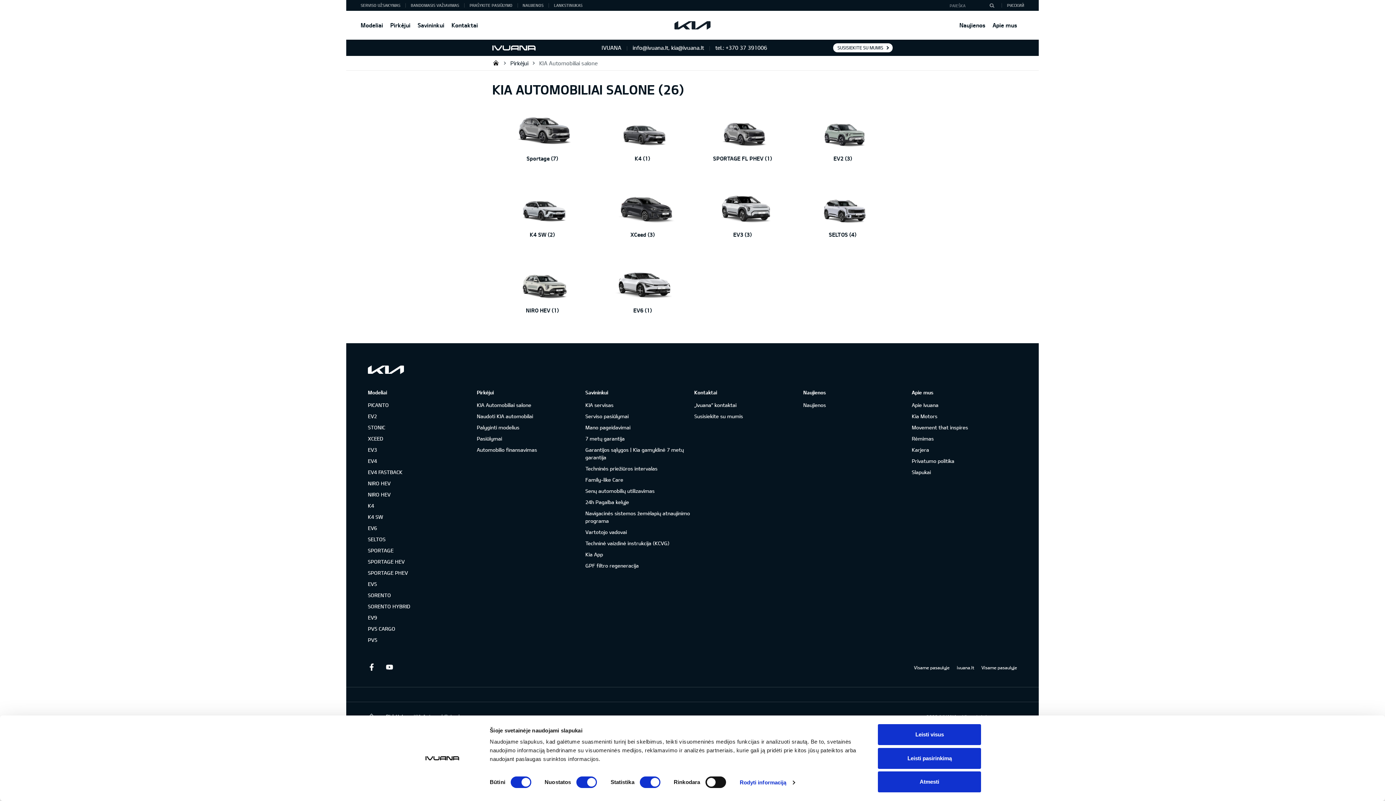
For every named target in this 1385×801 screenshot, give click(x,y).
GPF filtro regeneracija (612, 566)
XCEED (375, 438)
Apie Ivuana (925, 405)
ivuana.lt (965, 667)
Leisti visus (929, 734)
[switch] (586, 782)
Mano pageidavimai (607, 427)
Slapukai (921, 472)
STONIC (376, 427)
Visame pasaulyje (932, 667)
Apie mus (1005, 25)
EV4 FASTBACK (385, 472)
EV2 (372, 416)
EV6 (372, 528)
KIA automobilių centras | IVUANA (496, 62)
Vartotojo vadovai (606, 532)
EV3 (372, 450)
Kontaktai (465, 25)
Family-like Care (604, 480)
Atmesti (929, 782)
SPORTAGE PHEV (388, 573)
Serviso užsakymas (380, 5)
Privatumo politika (933, 461)
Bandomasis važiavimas (435, 5)
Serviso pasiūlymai (607, 416)
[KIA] (692, 25)
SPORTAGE (380, 550)
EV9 (372, 617)
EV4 (372, 461)
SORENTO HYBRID (389, 606)
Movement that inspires (940, 427)
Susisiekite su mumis (860, 47)
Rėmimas (923, 438)
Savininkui (431, 25)
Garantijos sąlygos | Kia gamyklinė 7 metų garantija (634, 453)
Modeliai (372, 25)
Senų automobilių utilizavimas (620, 491)
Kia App (594, 554)
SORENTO (379, 595)
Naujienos (972, 25)
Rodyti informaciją (763, 782)
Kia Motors (924, 416)
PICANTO (378, 405)
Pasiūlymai (489, 438)
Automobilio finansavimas (507, 450)
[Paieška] (992, 5)
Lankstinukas (568, 5)
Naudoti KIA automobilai (505, 416)
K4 (371, 506)
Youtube (389, 667)
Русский (1015, 5)
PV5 (372, 640)
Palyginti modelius (498, 427)
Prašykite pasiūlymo (491, 5)
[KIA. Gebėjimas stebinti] (386, 369)
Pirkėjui (400, 25)
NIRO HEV (379, 483)
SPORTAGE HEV (386, 562)
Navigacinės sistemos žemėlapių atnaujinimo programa (637, 517)
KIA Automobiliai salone (568, 63)
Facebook (371, 667)
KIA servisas (599, 405)
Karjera (920, 450)
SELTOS (377, 539)
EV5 (372, 584)
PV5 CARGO (381, 629)
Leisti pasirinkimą (929, 758)
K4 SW (375, 517)
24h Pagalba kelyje (607, 502)
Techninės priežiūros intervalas (621, 468)
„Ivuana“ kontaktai (715, 405)
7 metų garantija (605, 438)
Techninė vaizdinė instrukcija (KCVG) (627, 543)
